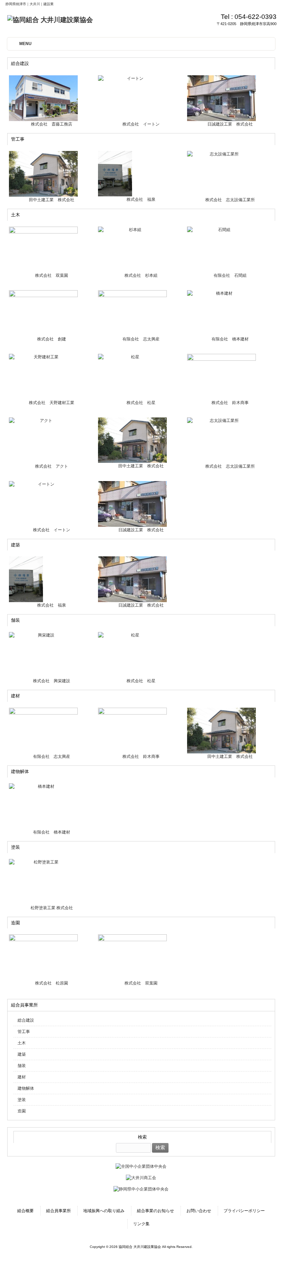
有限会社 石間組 (230, 275)
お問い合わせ (198, 1210)
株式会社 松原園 (51, 983)
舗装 (22, 1065)
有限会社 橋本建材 (230, 339)
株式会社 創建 (51, 339)
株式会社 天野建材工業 (51, 402)
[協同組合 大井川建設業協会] (50, 19)
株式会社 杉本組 (141, 275)
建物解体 (26, 1088)
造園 (22, 1111)
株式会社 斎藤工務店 (51, 124)
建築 (22, 1054)
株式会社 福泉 (141, 199)
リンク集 (141, 1223)
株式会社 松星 (141, 402)
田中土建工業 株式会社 (51, 199)
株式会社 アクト (51, 466)
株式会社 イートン (141, 124)
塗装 (22, 1099)
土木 (22, 1043)
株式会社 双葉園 (51, 275)
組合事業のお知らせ (155, 1210)
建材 (22, 1077)
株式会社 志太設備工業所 (230, 199)
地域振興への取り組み (103, 1210)
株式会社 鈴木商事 (230, 402)
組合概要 (25, 1210)
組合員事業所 (58, 1210)
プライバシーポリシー (244, 1210)
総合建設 (26, 1020)
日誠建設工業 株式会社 (230, 124)
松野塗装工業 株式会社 (52, 907)
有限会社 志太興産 (141, 339)
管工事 (24, 1031)
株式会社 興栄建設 (51, 680)
